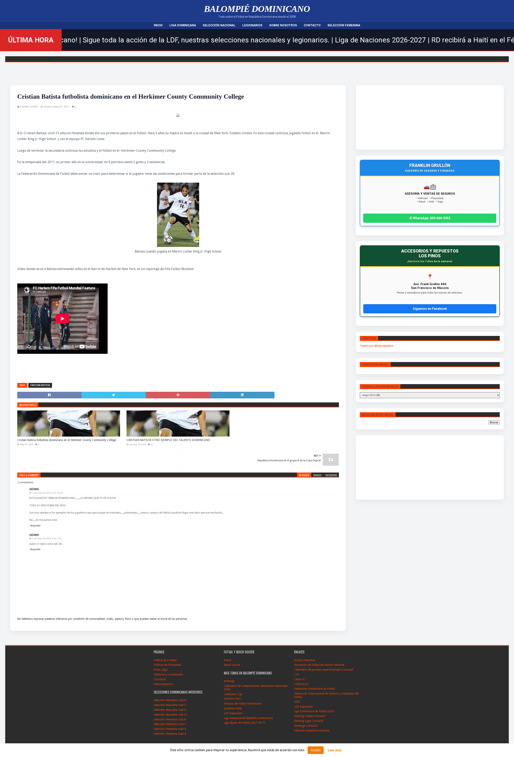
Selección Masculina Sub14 (170, 714)
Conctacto (160, 679)
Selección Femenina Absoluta (311, 730)
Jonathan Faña (233, 708)
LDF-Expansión (233, 713)
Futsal (227, 660)
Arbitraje (229, 681)
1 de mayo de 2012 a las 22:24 (47, 493)
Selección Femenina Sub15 (170, 728)
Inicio (158, 25)
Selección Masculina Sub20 (170, 700)
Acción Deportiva (304, 660)
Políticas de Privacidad (167, 664)
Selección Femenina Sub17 (170, 724)
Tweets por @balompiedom (376, 345)
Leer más (335, 750)
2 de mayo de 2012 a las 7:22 (46, 538)
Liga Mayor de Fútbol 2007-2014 (244, 722)
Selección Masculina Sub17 (170, 705)
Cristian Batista (40, 385)
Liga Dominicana (182, 25)
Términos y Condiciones (168, 674)
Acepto (316, 750)
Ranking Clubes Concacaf (309, 716)
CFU (296, 674)
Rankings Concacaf (305, 725)
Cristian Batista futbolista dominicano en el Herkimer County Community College (66, 440)
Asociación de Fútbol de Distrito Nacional (319, 664)
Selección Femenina (343, 25)
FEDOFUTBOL (232, 698)
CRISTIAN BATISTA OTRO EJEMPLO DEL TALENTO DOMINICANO (168, 440)
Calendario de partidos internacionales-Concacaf (323, 669)
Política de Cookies (165, 660)
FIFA (297, 701)
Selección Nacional (219, 25)
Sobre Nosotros (283, 25)
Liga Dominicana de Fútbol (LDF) (314, 711)
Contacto (312, 25)
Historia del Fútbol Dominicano (243, 703)
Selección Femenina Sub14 (170, 733)
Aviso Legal (160, 669)
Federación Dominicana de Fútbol (314, 688)
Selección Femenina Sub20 (170, 719)
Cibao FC (299, 679)
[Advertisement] (409, 117)
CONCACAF (301, 684)
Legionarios (252, 25)
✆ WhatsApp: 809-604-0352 (429, 218)
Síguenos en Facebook (430, 309)
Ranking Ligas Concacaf (308, 720)
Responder (35, 526)
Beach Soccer (232, 664)
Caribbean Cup (233, 694)
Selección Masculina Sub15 (170, 709)
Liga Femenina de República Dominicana (248, 718)
